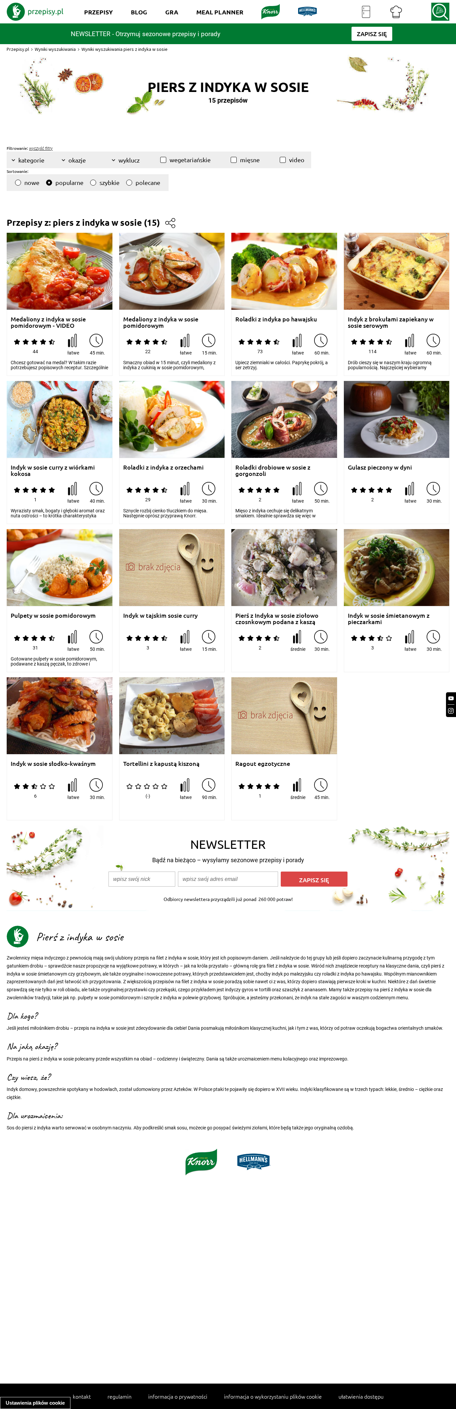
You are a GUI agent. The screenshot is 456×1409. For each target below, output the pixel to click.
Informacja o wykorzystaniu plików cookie (273, 1396)
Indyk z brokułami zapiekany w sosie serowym (391, 322)
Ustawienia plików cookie (35, 1403)
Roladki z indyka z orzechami (163, 467)
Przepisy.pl (18, 49)
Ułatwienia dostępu (361, 1396)
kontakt (82, 1396)
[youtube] (451, 698)
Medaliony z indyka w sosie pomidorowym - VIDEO (48, 322)
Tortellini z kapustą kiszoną (161, 763)
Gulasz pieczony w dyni (380, 467)
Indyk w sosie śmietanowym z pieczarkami (389, 618)
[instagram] (451, 711)
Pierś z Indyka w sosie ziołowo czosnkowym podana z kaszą (276, 618)
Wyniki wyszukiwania (55, 49)
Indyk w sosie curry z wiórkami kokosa (53, 470)
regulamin (119, 1396)
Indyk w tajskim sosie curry (160, 615)
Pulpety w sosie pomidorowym (53, 615)
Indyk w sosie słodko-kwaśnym (53, 763)
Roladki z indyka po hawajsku (276, 319)
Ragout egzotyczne (262, 763)
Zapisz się (314, 880)
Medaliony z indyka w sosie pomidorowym (160, 322)
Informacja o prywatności (177, 1396)
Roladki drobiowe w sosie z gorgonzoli (272, 470)
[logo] (35, 12)
